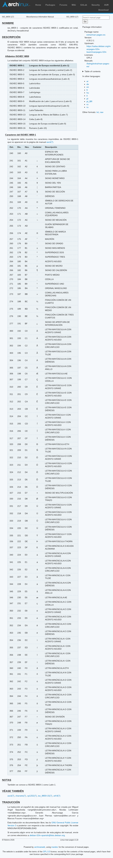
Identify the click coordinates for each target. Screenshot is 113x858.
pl (87, 98)
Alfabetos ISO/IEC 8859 (17, 56)
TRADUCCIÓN (11, 802)
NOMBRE (8, 23)
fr (87, 90)
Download (103, 10)
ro (87, 104)
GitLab (83, 5)
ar (87, 81)
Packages (50, 5)
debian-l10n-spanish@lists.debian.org (47, 835)
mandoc (54, 847)
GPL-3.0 (46, 851)
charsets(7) (20, 796)
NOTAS (6, 780)
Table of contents (92, 71)
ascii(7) (49, 142)
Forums (63, 5)
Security (96, 5)
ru (87, 107)
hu (88, 93)
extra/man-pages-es (96, 35)
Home (38, 5)
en (88, 87)
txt (98, 112)
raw (101, 112)
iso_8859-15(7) (45, 796)
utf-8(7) (56, 796)
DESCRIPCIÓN (11, 37)
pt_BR (89, 101)
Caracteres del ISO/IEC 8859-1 (20, 135)
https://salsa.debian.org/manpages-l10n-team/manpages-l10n (99, 49)
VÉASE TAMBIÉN (13, 791)
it (87, 95)
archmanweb (39, 847)
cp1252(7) (32, 796)
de (88, 84)
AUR (106, 5)
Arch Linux (16, 4)
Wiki (74, 5)
